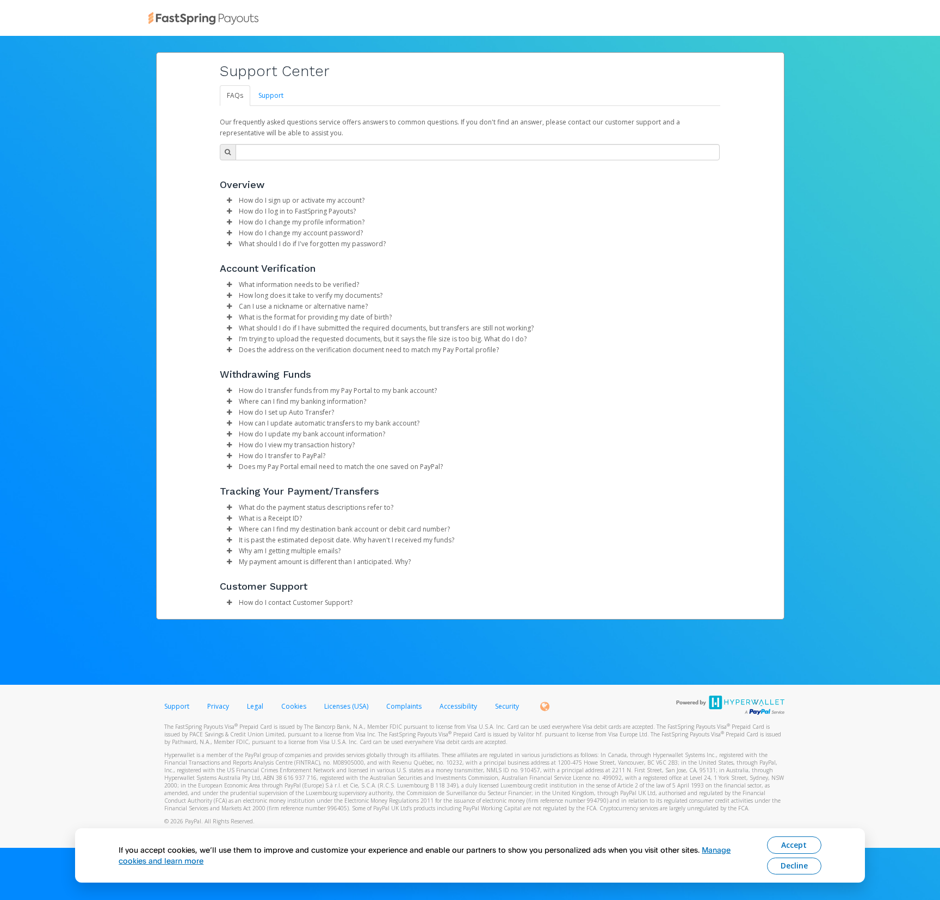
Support (270, 95)
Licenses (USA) (347, 706)
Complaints (404, 706)
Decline (794, 865)
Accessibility (458, 706)
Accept (794, 845)
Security (507, 706)
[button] (229, 200)
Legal (255, 706)
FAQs (235, 95)
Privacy (218, 706)
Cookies (293, 706)
